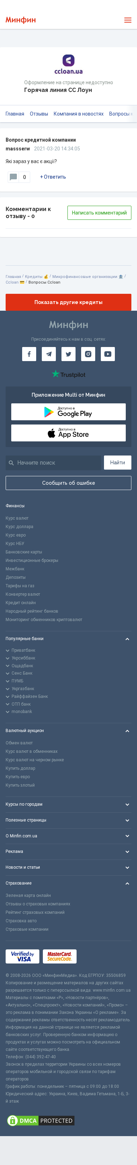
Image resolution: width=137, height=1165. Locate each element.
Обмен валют (19, 742)
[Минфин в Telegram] (49, 354)
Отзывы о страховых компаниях (38, 903)
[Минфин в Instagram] (88, 354)
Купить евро (18, 776)
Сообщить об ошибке (68, 483)
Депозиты (16, 577)
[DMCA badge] (68, 1121)
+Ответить (53, 177)
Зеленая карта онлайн (28, 895)
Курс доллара (19, 526)
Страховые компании (27, 929)
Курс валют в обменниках (32, 751)
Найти (117, 462)
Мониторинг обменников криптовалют (44, 619)
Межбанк (15, 568)
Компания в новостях (79, 114)
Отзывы (39, 114)
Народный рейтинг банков (32, 611)
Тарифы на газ (20, 585)
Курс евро (16, 535)
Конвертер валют (23, 594)
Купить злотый (20, 785)
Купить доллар (20, 768)
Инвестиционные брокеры (32, 560)
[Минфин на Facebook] (29, 354)
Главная (15, 114)
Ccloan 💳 (15, 282)
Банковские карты (24, 552)
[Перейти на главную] (20, 20)
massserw (18, 148)
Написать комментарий (99, 213)
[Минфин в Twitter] (68, 354)
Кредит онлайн (21, 602)
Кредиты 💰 (36, 276)
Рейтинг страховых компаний (35, 912)
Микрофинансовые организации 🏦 (87, 276)
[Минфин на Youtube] (108, 354)
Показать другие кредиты (68, 302)
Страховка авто (21, 920)
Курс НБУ (15, 543)
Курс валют (17, 518)
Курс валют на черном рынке (35, 759)
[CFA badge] (95, 956)
